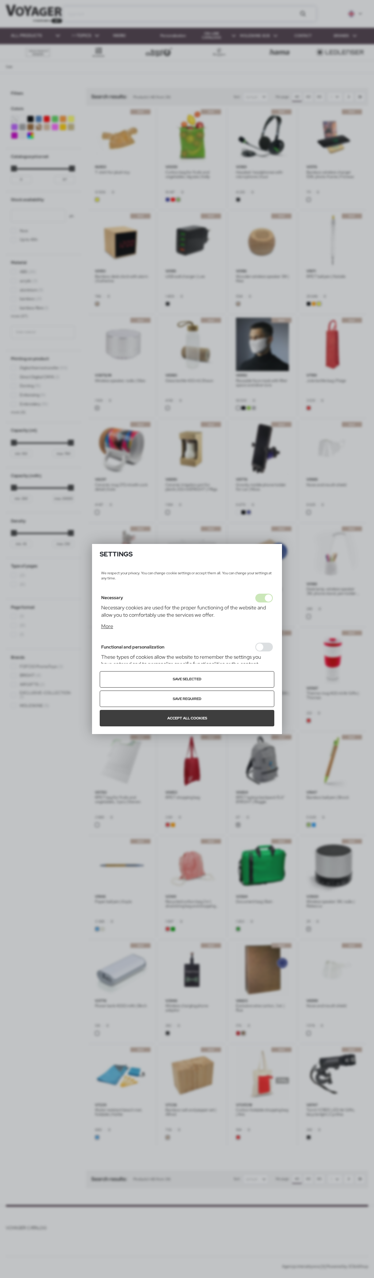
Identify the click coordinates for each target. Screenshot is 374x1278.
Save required (187, 698)
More (107, 626)
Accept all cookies (187, 718)
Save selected (187, 679)
